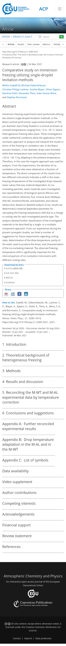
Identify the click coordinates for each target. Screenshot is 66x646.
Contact (17, 638)
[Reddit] (13, 293)
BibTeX (9, 277)
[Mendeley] (6, 293)
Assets (21, 44)
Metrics (46, 44)
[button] (40, 36)
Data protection (43, 638)
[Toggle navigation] (60, 9)
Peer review (33, 44)
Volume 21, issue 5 (22, 36)
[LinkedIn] (26, 293)
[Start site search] (61, 37)
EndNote (10, 282)
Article (11, 44)
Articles (6, 36)
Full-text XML (12, 273)
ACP (43, 9)
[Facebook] (19, 293)
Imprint (28, 638)
